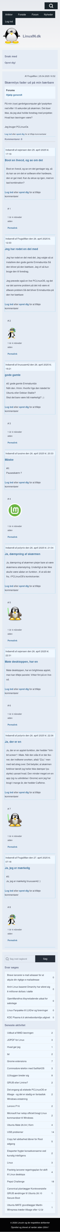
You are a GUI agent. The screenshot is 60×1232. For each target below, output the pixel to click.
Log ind (8, 134)
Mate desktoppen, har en (21, 661)
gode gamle (13, 375)
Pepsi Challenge (15, 1181)
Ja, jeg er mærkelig (17, 868)
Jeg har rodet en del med (21, 249)
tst (8, 1054)
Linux (10, 1162)
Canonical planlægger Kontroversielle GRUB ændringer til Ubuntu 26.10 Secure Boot (26, 1193)
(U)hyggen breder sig (18, 1075)
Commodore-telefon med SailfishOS (25, 1068)
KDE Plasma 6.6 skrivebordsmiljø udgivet (28, 1017)
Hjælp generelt (14, 94)
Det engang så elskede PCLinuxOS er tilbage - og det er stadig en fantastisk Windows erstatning (27, 1094)
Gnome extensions (17, 1061)
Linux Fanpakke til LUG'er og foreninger (27, 1010)
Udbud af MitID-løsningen (20, 1032)
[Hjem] (11, 36)
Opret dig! (10, 62)
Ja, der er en (13, 742)
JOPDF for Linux (15, 1039)
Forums (10, 90)
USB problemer (15, 1132)
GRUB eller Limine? (17, 1082)
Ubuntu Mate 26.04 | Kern (20, 1125)
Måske (9, 459)
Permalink (12, 227)
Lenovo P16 (13, 1106)
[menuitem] (8, 14)
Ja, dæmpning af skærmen (22, 554)
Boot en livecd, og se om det (24, 160)
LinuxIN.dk (32, 36)
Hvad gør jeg (13, 1047)
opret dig (20, 134)
